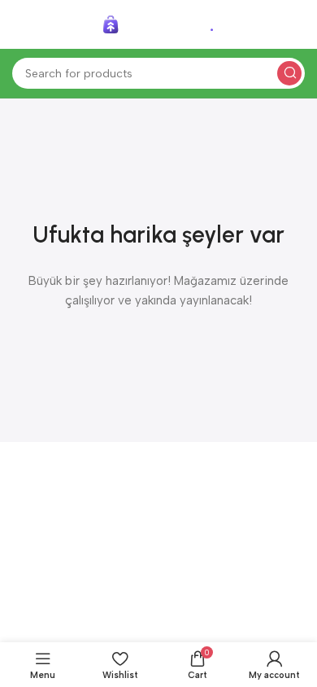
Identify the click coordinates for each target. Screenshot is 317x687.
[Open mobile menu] (20, 24)
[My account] (296, 24)
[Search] (289, 73)
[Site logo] (158, 23)
